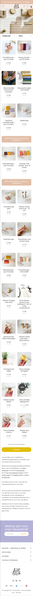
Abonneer (24, 534)
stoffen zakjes (6, 475)
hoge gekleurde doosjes (16, 473)
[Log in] (24, 6)
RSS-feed (18, 592)
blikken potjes (19, 475)
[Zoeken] (27, 6)
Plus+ (13, 592)
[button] (3, 6)
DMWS (28, 590)
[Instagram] (16, 581)
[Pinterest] (19, 581)
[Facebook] (13, 581)
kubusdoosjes (20, 470)
